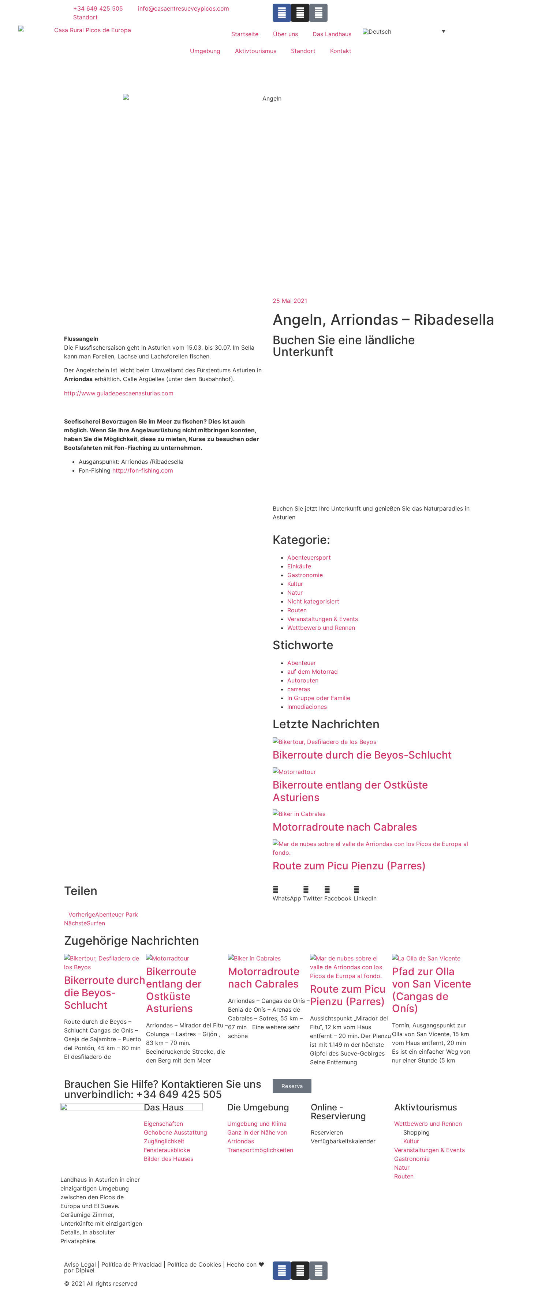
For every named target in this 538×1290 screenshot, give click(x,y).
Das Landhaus (332, 34)
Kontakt (340, 50)
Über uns (285, 34)
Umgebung (205, 50)
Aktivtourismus (255, 50)
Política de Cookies (194, 1264)
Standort (303, 50)
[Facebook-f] (282, 13)
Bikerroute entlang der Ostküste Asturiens (350, 791)
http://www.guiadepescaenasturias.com (118, 393)
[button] (287, 894)
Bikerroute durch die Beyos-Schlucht (362, 755)
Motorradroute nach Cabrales (345, 827)
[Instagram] (300, 13)
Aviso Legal (80, 1264)
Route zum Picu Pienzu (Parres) (349, 866)
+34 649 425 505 (179, 1094)
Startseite (244, 34)
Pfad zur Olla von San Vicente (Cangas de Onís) (431, 990)
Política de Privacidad (131, 1264)
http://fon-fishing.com (142, 470)
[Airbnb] (318, 13)
